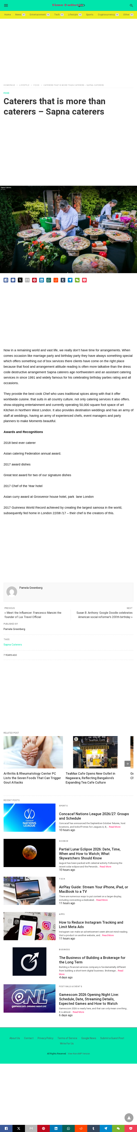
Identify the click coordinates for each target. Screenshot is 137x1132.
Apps (62, 914)
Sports (89, 14)
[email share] (27, 280)
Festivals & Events (70, 986)
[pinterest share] (34, 280)
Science (63, 841)
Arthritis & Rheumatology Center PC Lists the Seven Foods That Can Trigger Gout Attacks (33, 778)
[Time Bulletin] (68, 5)
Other (126, 14)
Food (36, 85)
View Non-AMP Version (79, 1053)
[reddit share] (56, 280)
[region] (68, 49)
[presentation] (128, 764)
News (18, 14)
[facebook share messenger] (13, 280)
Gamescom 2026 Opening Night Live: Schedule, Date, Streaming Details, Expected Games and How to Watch (89, 999)
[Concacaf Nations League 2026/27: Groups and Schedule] (29, 818)
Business (64, 950)
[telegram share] (70, 280)
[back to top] (129, 1117)
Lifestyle (73, 14)
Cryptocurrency (106, 14)
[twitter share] (20, 280)
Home (7, 14)
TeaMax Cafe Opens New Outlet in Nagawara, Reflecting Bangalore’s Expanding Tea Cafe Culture (91, 778)
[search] (131, 5)
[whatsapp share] (48, 280)
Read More (114, 826)
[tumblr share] (93, 1128)
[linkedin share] (41, 280)
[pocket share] (84, 280)
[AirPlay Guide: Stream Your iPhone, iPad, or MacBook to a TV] (29, 891)
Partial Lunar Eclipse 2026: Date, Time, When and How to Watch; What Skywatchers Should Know (89, 853)
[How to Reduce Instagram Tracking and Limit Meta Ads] (29, 926)
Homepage (9, 85)
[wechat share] (77, 280)
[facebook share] (6, 280)
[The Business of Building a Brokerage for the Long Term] (29, 961)
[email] (31, 1128)
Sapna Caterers (13, 644)
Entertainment (38, 14)
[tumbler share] (63, 280)
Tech (57, 14)
